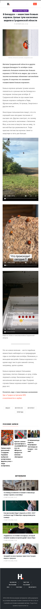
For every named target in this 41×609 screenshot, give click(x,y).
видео (8, 408)
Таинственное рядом (20, 11)
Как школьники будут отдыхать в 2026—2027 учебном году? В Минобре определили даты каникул (19, 515)
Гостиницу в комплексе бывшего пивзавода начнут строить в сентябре (19, 494)
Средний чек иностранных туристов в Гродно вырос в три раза (20, 557)
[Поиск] (28, 4)
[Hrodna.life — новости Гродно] (8, 4)
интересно (19, 408)
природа (20, 412)
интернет (31, 408)
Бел (35, 4)
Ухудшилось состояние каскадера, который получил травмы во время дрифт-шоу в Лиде (20, 537)
